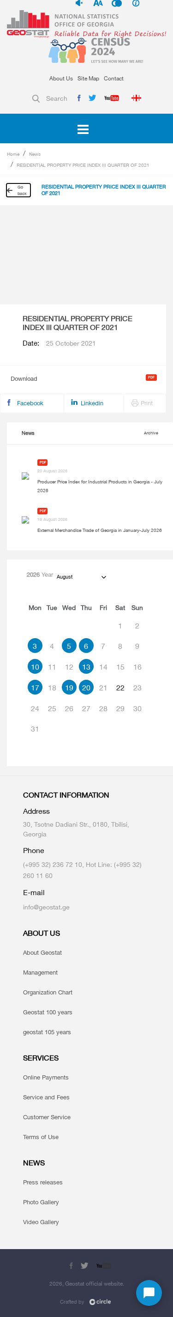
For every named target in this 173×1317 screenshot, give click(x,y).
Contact (114, 78)
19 (69, 687)
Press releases (43, 1182)
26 (69, 708)
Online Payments (46, 1077)
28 (103, 708)
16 (137, 666)
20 (86, 687)
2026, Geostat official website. (86, 1283)
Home (13, 154)
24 (35, 708)
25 (52, 708)
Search (56, 98)
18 (52, 687)
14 (103, 666)
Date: (59, 343)
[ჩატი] (149, 1293)
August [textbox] (64, 576)
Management (40, 972)
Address (36, 811)
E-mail (34, 892)
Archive (151, 432)
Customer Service (47, 1117)
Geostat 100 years (47, 1012)
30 (137, 708)
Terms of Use (41, 1136)
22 (120, 687)
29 (120, 708)
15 (120, 666)
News (35, 154)
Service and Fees (46, 1097)
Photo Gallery (41, 1202)
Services (41, 1058)
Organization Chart (47, 992)
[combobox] (81, 576)
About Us (61, 78)
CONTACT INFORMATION (66, 795)
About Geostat (42, 952)
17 (35, 687)
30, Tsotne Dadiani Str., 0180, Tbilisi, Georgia (76, 829)
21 (103, 687)
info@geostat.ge (46, 907)
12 (69, 666)
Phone (33, 850)
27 (86, 708)
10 (35, 666)
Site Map (88, 78)
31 (35, 728)
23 (137, 687)
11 (52, 666)
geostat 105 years (47, 1032)
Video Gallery (41, 1222)
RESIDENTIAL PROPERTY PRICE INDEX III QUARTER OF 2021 (83, 165)
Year (40, 574)
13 (86, 666)
